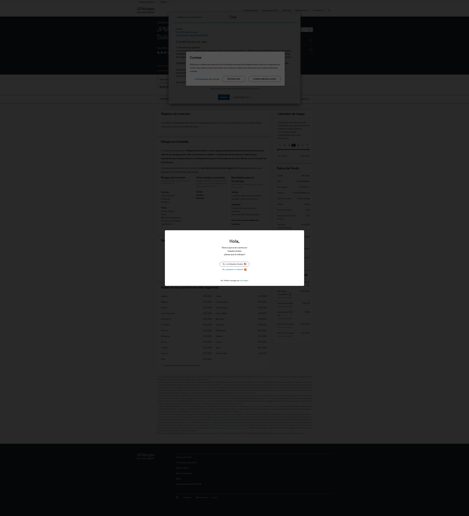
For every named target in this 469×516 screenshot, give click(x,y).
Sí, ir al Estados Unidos (233, 264)
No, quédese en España (232, 269)
